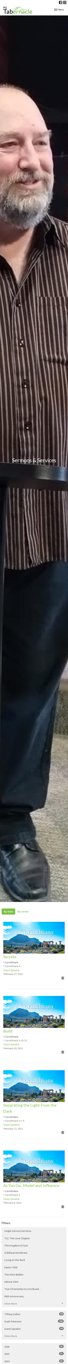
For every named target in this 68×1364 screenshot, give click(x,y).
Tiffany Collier (33, 1314)
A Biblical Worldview (15, 1252)
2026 (33, 1346)
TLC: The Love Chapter (17, 1238)
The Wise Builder (14, 1274)
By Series (23, 911)
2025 (33, 1353)
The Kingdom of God (16, 1245)
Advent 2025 (11, 1281)
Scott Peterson (33, 1321)
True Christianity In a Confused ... (22, 1289)
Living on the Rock (14, 1260)
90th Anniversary (14, 1296)
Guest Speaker (33, 1328)
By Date (8, 911)
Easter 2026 (10, 1267)
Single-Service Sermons (17, 1231)
